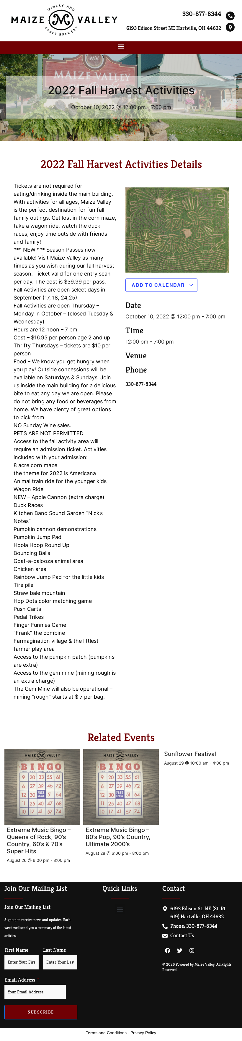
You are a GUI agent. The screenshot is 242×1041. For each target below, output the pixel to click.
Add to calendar (159, 284)
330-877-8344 (201, 14)
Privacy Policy (143, 1032)
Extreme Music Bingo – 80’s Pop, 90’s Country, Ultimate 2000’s (118, 837)
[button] (121, 46)
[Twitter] (179, 950)
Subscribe (41, 1012)
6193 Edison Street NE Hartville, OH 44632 (173, 28)
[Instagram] (192, 950)
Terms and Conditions (106, 1032)
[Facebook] (167, 950)
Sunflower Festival (190, 753)
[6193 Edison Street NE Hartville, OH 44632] (230, 27)
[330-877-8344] (230, 16)
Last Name (54, 950)
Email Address (19, 979)
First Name (16, 950)
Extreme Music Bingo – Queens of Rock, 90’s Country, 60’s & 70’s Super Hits (39, 840)
